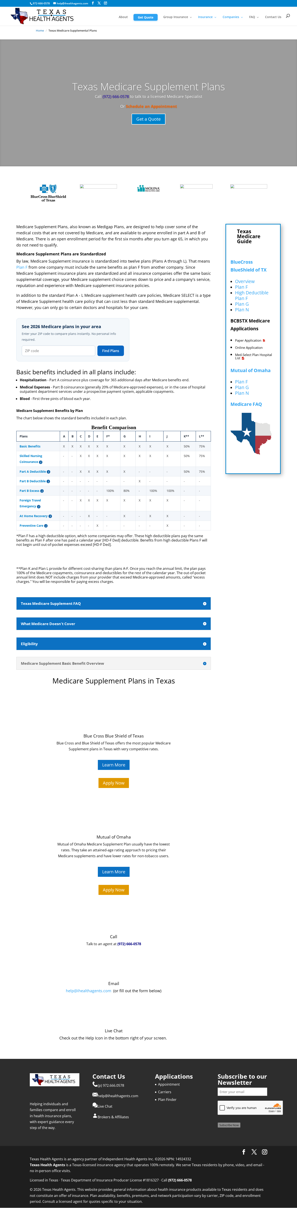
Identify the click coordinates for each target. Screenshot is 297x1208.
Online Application (249, 347)
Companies (231, 17)
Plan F (21, 267)
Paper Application (248, 340)
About (123, 17)
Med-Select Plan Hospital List (253, 356)
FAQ (252, 17)
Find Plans (110, 350)
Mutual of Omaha (250, 370)
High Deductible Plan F (252, 295)
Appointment (169, 1084)
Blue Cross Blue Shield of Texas (113, 736)
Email (113, 983)
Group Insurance (175, 17)
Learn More (113, 765)
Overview (245, 281)
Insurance (205, 17)
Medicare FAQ (246, 404)
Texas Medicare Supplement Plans (148, 86)
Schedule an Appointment (151, 106)
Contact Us (273, 17)
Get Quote (145, 17)
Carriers (164, 1092)
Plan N (242, 310)
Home (40, 30)
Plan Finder (167, 1099)
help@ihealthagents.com (88, 990)
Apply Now (114, 783)
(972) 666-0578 (115, 96)
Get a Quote (148, 119)
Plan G (242, 304)
